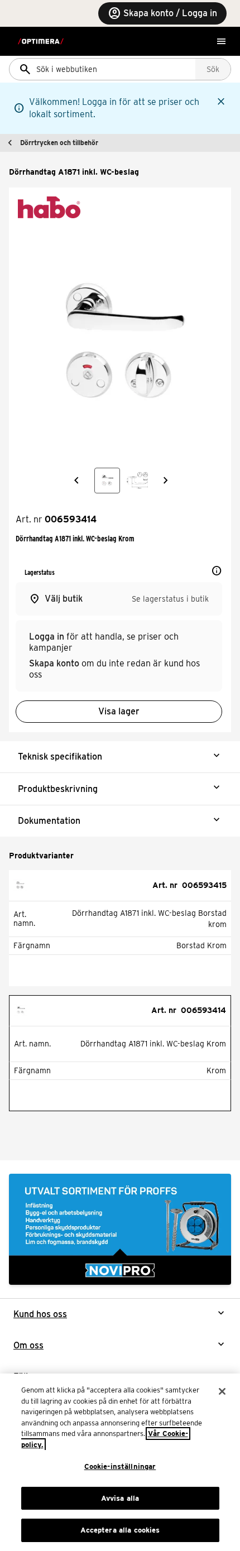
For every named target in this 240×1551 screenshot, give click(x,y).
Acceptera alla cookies (120, 1530)
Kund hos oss (40, 1314)
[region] (120, 1462)
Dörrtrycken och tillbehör (59, 142)
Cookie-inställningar (120, 1466)
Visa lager (119, 711)
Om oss (28, 1345)
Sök (213, 69)
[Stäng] (222, 1391)
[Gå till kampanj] (120, 1229)
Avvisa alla (120, 1498)
